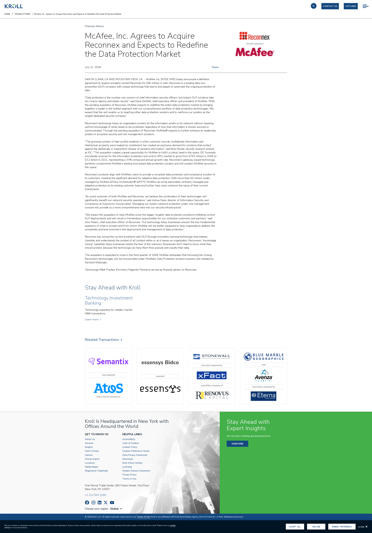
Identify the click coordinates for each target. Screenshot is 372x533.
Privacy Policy (129, 474)
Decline (316, 526)
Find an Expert (92, 459)
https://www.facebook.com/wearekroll (87, 502)
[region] (186, 526)
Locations (90, 463)
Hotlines (351, 6)
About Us (90, 439)
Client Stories (92, 451)
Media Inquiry (91, 467)
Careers (89, 455)
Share (215, 67)
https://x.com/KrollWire (106, 502)
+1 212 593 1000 (95, 495)
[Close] (366, 526)
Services (89, 443)
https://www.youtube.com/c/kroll (112, 502)
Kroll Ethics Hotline (132, 463)
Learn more (92, 319)
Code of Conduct (130, 443)
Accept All (295, 526)
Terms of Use (129, 478)
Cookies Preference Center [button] (136, 451)
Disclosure (127, 459)
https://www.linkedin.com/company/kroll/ (99, 502)
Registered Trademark (96, 470)
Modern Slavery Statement (136, 470)
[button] (314, 6)
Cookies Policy (129, 447)
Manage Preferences (342, 526)
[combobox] (116, 509)
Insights (89, 447)
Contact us (330, 6)
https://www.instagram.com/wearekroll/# (93, 503)
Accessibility (128, 439)
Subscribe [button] (237, 443)
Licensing (127, 467)
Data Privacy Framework (134, 455)
